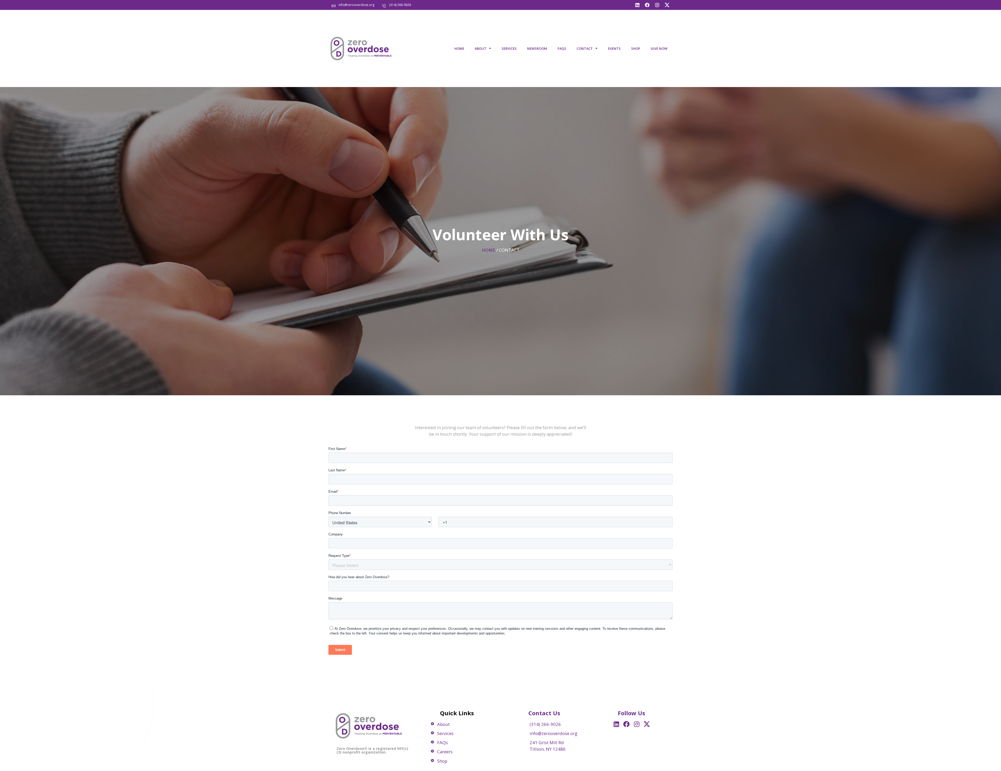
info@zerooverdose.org (356, 5)
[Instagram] (657, 5)
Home (459, 48)
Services (509, 48)
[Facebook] (647, 5)
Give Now (659, 48)
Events (614, 48)
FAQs (562, 48)
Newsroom (537, 48)
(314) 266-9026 (400, 5)
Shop (635, 48)
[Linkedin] (637, 5)
